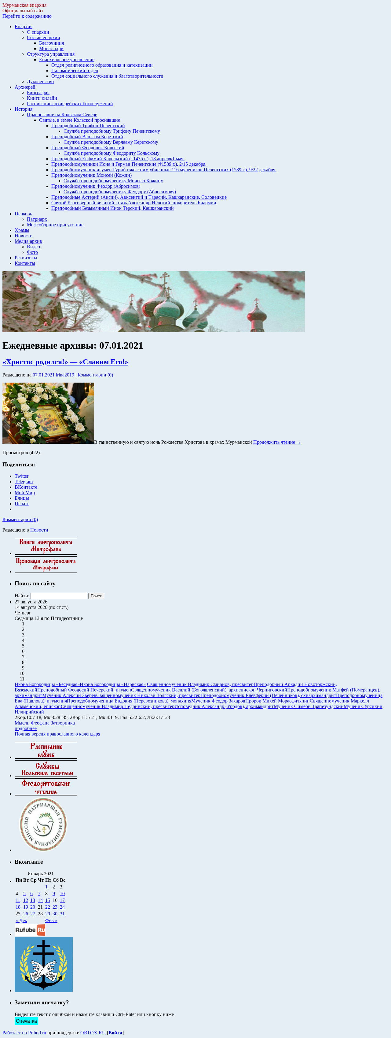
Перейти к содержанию (27, 16)
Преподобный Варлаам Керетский (87, 136)
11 (18, 900)
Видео (33, 246)
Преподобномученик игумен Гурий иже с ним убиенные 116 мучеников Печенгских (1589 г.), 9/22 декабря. (163, 169)
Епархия (23, 26)
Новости (24, 235)
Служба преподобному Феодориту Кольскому (111, 153)
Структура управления (51, 54)
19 (25, 907)
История (23, 109)
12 (25, 900)
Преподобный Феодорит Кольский (87, 147)
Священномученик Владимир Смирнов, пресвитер (200, 684)
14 (40, 900)
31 (62, 913)
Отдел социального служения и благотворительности (107, 76)
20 (32, 907)
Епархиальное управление (66, 59)
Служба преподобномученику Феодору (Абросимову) (120, 191)
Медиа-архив (28, 241)
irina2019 (65, 374)
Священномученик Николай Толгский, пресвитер (148, 695)
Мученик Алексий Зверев (69, 695)
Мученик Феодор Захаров (218, 700)
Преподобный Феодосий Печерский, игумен (84, 689)
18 (18, 907)
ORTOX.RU (93, 1032)
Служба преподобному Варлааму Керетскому (111, 142)
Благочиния (51, 43)
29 (47, 913)
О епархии (38, 32)
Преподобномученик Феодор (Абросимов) (95, 186)
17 (62, 900)
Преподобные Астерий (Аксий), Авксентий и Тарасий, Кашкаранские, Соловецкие (139, 197)
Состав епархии (43, 37)
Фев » (51, 920)
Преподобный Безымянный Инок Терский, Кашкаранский (112, 208)
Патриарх (37, 219)
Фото (32, 252)
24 (62, 907)
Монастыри (51, 48)
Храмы (22, 230)
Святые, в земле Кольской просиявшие (79, 120)
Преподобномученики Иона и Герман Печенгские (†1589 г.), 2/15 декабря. (128, 164)
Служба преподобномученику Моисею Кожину (113, 180)
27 (32, 913)
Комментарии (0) (95, 374)
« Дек (21, 920)
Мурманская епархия (24, 5)
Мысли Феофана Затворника (45, 722)
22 (47, 907)
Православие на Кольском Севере (62, 114)
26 (25, 913)
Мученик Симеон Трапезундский (309, 706)
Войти (115, 1032)
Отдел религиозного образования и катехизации (102, 65)
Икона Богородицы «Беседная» (47, 684)
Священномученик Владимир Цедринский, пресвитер (117, 706)
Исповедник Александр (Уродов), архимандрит (224, 706)
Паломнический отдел (74, 70)
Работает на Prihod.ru (24, 1032)
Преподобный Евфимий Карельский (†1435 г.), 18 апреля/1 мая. (118, 158)
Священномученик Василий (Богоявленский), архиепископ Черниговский (209, 689)
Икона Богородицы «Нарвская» (113, 684)
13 (32, 900)
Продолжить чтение (277, 442)
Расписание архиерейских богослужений (70, 103)
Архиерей (25, 87)
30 (55, 913)
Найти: (22, 595)
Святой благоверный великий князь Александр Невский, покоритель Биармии (133, 202)
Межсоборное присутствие (55, 224)
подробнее (26, 728)
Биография (38, 92)
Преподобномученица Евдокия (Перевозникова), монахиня (129, 700)
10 (62, 893)
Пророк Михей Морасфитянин (277, 700)
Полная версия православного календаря (57, 733)
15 (47, 900)
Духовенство (40, 81)
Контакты (25, 263)
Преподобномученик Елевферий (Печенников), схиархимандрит (268, 695)
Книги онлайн (42, 98)
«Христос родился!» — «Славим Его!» (65, 362)
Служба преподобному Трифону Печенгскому (112, 131)
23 (55, 907)
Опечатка (26, 1021)
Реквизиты (26, 257)
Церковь (23, 213)
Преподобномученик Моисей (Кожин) (91, 175)
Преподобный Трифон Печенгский (88, 125)
